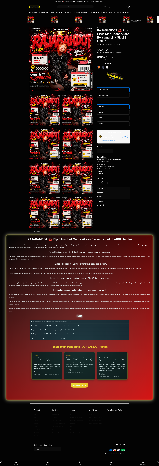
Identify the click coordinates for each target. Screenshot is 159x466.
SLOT (102, 12)
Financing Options (57, 426)
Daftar (79, 464)
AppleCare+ (55, 414)
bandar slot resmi (128, 245)
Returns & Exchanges (76, 420)
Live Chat (143, 464)
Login (47, 464)
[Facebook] (98, 205)
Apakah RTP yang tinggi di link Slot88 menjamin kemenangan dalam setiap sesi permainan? (55, 325)
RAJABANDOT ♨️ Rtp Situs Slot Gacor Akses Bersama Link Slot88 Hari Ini (79, 1)
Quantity (100, 147)
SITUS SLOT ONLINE (49, 12)
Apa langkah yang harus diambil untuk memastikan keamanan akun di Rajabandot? (52, 333)
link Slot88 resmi (56, 282)
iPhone (36, 420)
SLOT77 (106, 12)
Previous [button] (30, 1)
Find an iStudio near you (96, 417)
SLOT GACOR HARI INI (76, 12)
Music (35, 426)
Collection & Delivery (76, 417)
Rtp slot (11, 273)
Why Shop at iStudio (95, 420)
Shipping (107, 52)
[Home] (34, 7)
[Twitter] (101, 205)
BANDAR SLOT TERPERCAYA (91, 12)
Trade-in (54, 429)
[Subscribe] (59, 449)
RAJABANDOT (33, 12)
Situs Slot (37, 436)
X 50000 (101, 106)
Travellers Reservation (58, 433)
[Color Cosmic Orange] (98, 67)
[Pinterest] (104, 205)
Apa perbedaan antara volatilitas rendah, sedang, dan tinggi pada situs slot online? (52, 329)
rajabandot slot (25, 256)
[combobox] (75, 6)
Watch (36, 423)
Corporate (55, 417)
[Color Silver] (107, 67)
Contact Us (73, 423)
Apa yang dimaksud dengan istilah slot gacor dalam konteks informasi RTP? (50, 321)
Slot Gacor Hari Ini (104, 95)
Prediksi (111, 464)
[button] (33, 12)
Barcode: (110, 44)
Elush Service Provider (58, 423)
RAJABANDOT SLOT (115, 12)
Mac (35, 414)
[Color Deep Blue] (103, 67)
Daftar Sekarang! (99, 1)
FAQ (71, 426)
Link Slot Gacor (103, 89)
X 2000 (101, 123)
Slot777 (36, 433)
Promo (16, 464)
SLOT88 (40, 12)
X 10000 (101, 112)
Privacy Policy (74, 429)
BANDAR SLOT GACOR (62, 12)
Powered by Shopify (120, 453)
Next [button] (129, 1)
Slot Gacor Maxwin (79, 385)
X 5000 (101, 118)
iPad (35, 417)
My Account (74, 414)
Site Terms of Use (75, 433)
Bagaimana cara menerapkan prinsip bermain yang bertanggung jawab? (49, 338)
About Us (91, 414)
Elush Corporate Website (96, 423)
